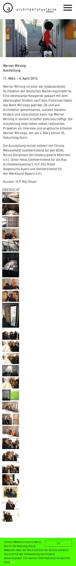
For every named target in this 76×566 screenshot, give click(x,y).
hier (13, 562)
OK (58, 543)
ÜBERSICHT (11, 189)
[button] (67, 7)
